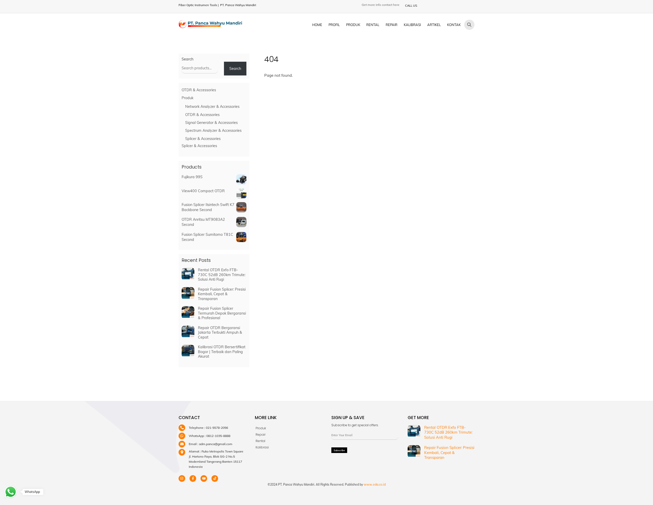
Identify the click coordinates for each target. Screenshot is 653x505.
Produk (353, 25)
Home (317, 25)
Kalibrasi (412, 25)
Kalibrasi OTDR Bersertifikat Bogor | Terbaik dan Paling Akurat (221, 352)
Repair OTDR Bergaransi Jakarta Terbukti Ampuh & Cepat (220, 333)
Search (187, 59)
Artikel (434, 25)
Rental (372, 25)
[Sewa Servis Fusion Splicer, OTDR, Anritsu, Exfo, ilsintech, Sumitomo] (210, 26)
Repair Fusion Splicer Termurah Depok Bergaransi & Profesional (222, 313)
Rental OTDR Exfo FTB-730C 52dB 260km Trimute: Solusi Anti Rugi (221, 275)
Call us (411, 5)
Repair (391, 25)
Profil (334, 25)
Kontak (454, 25)
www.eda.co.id (375, 484)
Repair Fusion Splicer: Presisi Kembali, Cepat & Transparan (222, 294)
